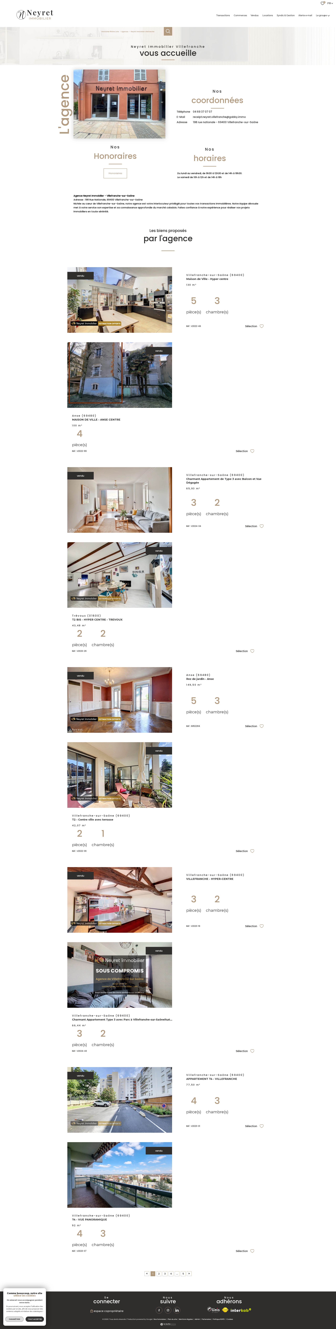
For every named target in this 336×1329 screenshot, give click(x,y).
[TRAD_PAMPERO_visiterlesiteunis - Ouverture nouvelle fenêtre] (213, 1310)
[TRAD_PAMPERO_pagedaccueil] (34, 20)
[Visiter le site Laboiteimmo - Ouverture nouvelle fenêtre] (168, 1324)
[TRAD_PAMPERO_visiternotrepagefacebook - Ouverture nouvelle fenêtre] (159, 1310)
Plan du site (172, 1319)
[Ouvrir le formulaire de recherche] (168, 31)
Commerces (240, 15)
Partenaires (206, 1319)
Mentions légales (186, 1319)
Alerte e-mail (305, 15)
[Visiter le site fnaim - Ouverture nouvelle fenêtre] (225, 1310)
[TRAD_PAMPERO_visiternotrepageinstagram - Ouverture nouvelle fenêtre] (168, 1310)
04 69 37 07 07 (202, 112)
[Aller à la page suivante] (189, 1273)
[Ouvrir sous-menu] (329, 15)
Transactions (223, 15)
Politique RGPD (219, 1319)
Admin (197, 1319)
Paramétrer (14, 1319)
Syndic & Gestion (286, 15)
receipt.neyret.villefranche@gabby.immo (219, 117)
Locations (267, 15)
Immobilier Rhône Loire (110, 32)
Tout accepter (35, 1319)
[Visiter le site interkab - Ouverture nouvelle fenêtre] (241, 1310)
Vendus (255, 15)
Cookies (229, 1319)
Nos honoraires (160, 1319)
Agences (124, 32)
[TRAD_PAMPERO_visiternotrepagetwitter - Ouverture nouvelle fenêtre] (177, 1310)
